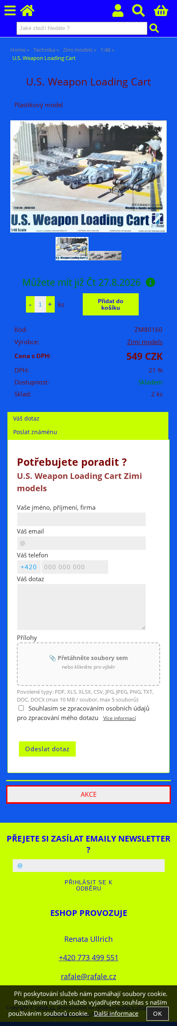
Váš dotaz (26, 418)
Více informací (119, 718)
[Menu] (10, 11)
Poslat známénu (35, 432)
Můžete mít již (81, 282)
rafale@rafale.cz (88, 976)
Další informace (116, 1013)
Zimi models (145, 342)
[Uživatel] (122, 13)
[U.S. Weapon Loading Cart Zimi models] (88, 176)
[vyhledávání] (143, 13)
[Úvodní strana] (32, 13)
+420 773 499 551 (89, 957)
